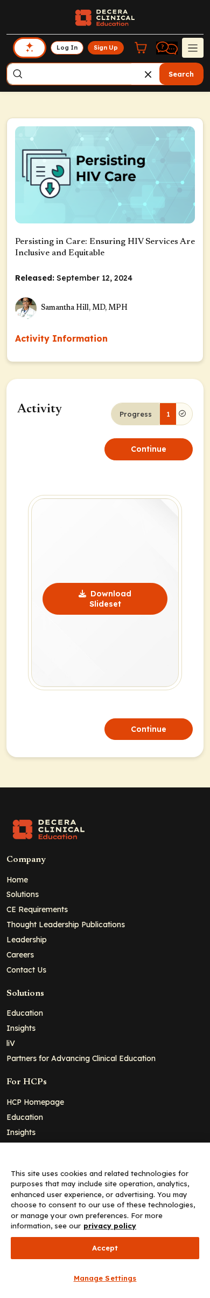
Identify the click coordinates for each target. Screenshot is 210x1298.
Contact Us (26, 969)
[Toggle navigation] (193, 47)
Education (24, 1012)
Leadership (26, 939)
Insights (21, 1027)
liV (10, 1043)
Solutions (22, 894)
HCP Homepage (35, 1101)
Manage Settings (105, 1278)
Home (17, 879)
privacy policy (109, 1225)
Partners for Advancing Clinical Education (81, 1058)
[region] (105, 1220)
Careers (20, 954)
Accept (105, 1247)
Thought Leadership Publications (65, 924)
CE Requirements (37, 909)
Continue (148, 449)
